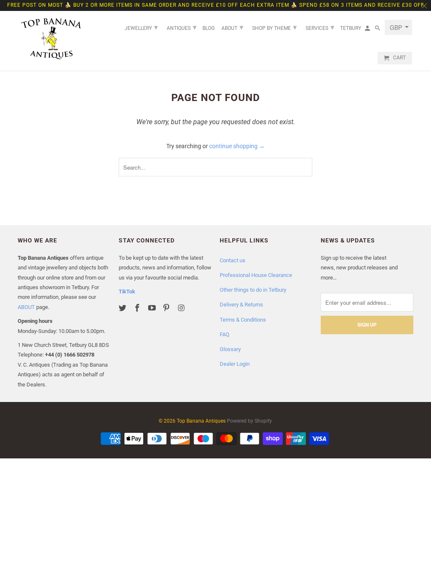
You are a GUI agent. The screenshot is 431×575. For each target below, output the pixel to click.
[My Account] (368, 30)
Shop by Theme (274, 27)
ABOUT (26, 307)
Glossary (230, 349)
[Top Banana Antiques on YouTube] (152, 307)
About (232, 27)
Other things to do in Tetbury (253, 290)
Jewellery (141, 27)
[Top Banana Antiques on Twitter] (123, 307)
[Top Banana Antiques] (51, 38)
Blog (208, 28)
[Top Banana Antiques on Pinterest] (167, 307)
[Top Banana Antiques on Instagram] (181, 307)
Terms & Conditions (243, 320)
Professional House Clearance (256, 275)
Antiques (182, 27)
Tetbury (350, 28)
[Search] (378, 30)
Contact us (232, 260)
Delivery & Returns (241, 304)
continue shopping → (237, 146)
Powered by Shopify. (250, 421)
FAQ (224, 334)
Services (320, 27)
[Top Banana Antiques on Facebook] (138, 307)
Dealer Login (235, 364)
